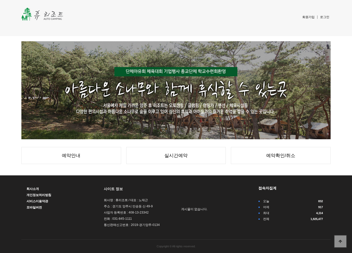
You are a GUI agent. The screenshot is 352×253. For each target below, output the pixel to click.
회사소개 (33, 189)
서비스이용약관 (37, 201)
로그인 (324, 17)
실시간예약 (176, 155)
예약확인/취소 (280, 155)
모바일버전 (34, 207)
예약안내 (71, 155)
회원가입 (308, 17)
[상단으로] (340, 241)
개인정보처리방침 (39, 195)
